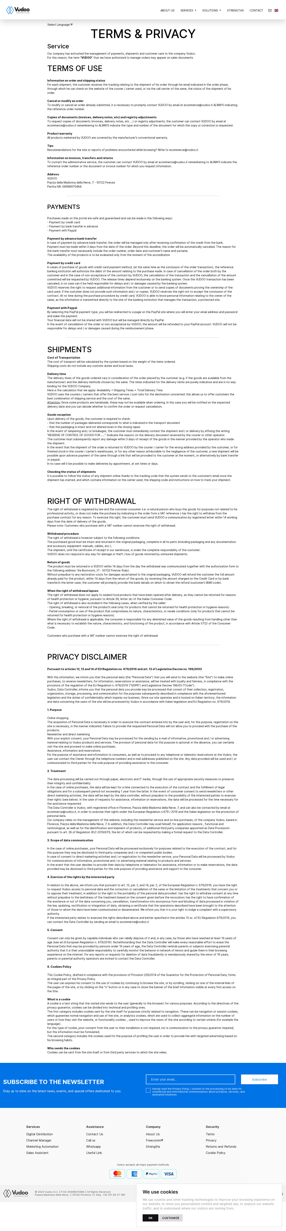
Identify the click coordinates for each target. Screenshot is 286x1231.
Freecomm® (154, 1140)
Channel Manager (38, 1140)
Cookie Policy (215, 1153)
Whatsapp (93, 1146)
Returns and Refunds (221, 1146)
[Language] (276, 10)
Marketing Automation (42, 1146)
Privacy (211, 1140)
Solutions (210, 10)
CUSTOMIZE (171, 1218)
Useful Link (94, 1153)
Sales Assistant (37, 1153)
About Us (168, 10)
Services (187, 10)
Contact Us (94, 1134)
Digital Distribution (39, 1134)
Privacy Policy (180, 1088)
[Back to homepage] (19, 10)
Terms (210, 1134)
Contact (256, 10)
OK (150, 1218)
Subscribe (259, 1079)
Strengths (235, 10)
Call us (90, 1140)
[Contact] (270, 10)
